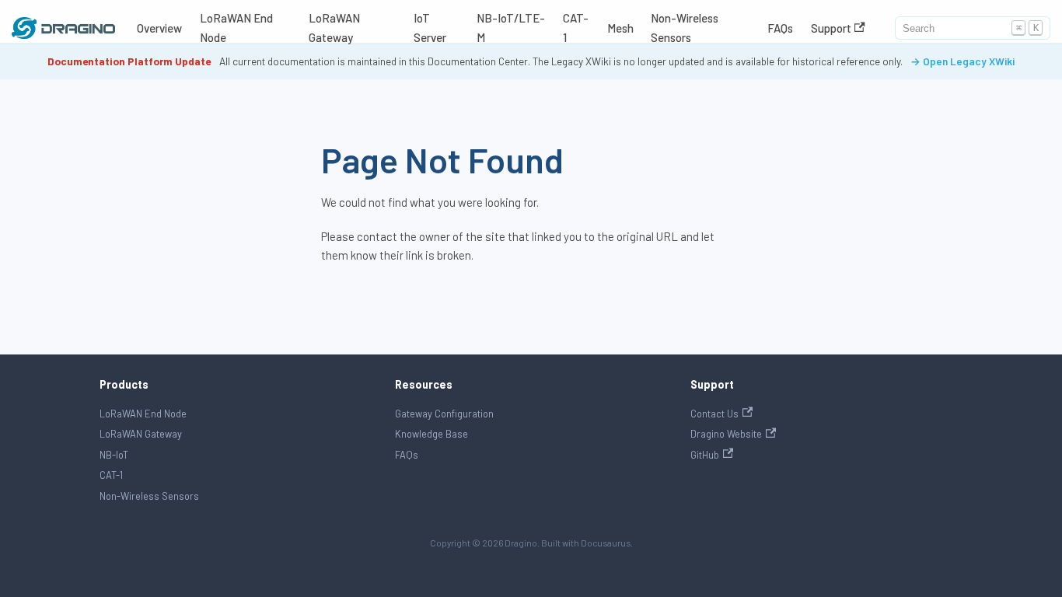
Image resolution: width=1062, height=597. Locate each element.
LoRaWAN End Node (236, 27)
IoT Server (430, 27)
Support (831, 28)
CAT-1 (576, 27)
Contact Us (714, 413)
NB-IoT (114, 455)
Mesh (620, 28)
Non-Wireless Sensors (684, 27)
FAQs (780, 28)
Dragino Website (726, 434)
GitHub (704, 455)
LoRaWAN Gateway (334, 27)
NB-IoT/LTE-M (511, 27)
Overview (159, 28)
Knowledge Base (431, 434)
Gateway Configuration (444, 413)
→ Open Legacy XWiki (962, 61)
